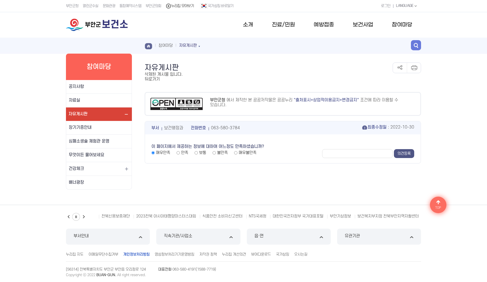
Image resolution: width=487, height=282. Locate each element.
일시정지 (76, 217)
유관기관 (352, 236)
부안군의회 (153, 6)
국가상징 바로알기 (221, 6)
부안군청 (72, 6)
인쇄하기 (414, 68)
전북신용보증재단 (115, 216)
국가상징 (282, 254)
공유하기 (400, 68)
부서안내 (81, 236)
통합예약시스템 (130, 6)
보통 (202, 152)
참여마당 (402, 25)
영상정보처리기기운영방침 (174, 254)
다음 (83, 217)
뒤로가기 (152, 79)
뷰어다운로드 (261, 254)
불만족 (222, 152)
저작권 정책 (208, 254)
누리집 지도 (74, 254)
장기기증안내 (80, 127)
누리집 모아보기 (182, 6)
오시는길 (300, 254)
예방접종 (324, 25)
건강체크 (76, 168)
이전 (68, 217)
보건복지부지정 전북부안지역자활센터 (388, 216)
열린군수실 (90, 6)
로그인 (385, 6)
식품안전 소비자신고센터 (222, 216)
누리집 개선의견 (234, 254)
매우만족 (163, 152)
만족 (184, 152)
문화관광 (109, 6)
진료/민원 (283, 25)
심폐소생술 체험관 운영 (89, 141)
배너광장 (76, 182)
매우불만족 (247, 152)
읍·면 (259, 236)
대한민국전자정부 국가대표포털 (298, 216)
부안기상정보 (340, 216)
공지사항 (76, 86)
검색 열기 (416, 45)
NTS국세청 (257, 216)
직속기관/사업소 (178, 236)
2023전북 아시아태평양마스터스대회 (166, 216)
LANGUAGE (405, 6)
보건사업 (363, 25)
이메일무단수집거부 (103, 254)
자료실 (74, 100)
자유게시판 (78, 114)
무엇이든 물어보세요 (86, 155)
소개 (248, 25)
